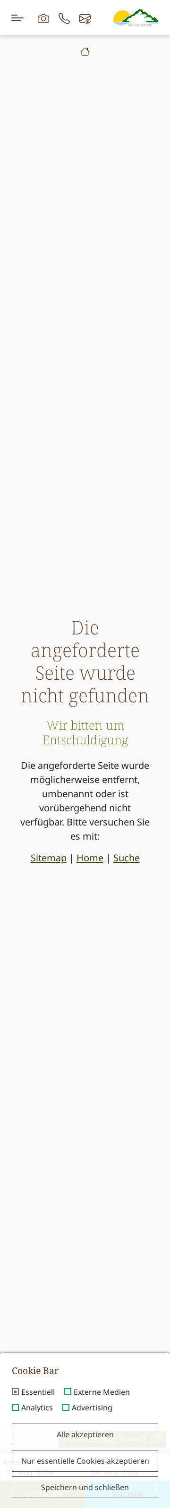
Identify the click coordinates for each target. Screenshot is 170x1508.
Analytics (37, 1408)
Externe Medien (102, 1392)
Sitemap (49, 857)
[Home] (85, 51)
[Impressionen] (43, 17)
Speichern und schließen (85, 1487)
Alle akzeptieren (85, 1434)
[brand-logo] (136, 17)
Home (89, 857)
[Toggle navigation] (17, 17)
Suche (126, 857)
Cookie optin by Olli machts (131, 1504)
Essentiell (38, 1392)
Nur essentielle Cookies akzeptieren (85, 1461)
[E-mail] (85, 17)
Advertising (92, 1408)
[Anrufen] (64, 17)
